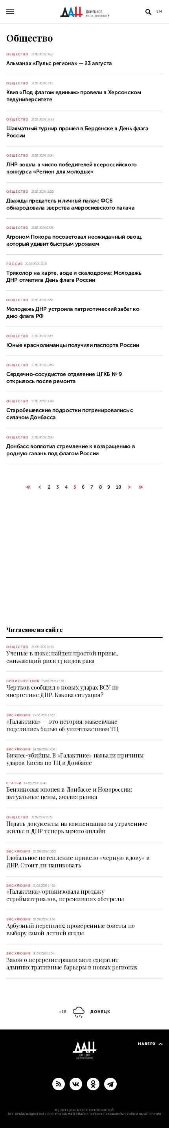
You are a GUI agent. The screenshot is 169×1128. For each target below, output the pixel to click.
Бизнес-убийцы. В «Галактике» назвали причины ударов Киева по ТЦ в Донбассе (75, 759)
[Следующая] (129, 487)
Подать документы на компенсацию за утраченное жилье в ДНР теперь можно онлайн (76, 827)
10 (118, 487)
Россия (14, 264)
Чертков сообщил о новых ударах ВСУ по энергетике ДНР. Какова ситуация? (62, 691)
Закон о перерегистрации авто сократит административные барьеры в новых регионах (72, 963)
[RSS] (58, 1083)
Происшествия (22, 681)
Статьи (14, 783)
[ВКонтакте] (76, 1083)
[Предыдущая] (39, 487)
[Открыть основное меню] (10, 11)
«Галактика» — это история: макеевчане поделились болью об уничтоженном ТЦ (62, 725)
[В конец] (141, 487)
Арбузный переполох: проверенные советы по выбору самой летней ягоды (70, 929)
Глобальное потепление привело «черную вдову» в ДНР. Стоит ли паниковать (77, 861)
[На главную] (84, 11)
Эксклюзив (18, 715)
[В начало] (28, 487)
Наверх (147, 1044)
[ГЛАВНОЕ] (110, 1083)
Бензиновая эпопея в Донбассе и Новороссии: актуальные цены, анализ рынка (69, 793)
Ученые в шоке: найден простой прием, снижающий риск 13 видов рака (62, 656)
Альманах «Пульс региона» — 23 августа (59, 63)
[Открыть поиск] (148, 11)
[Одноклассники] (93, 1083)
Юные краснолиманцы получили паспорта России (72, 345)
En (159, 11)
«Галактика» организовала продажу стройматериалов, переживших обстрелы (65, 895)
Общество (17, 54)
